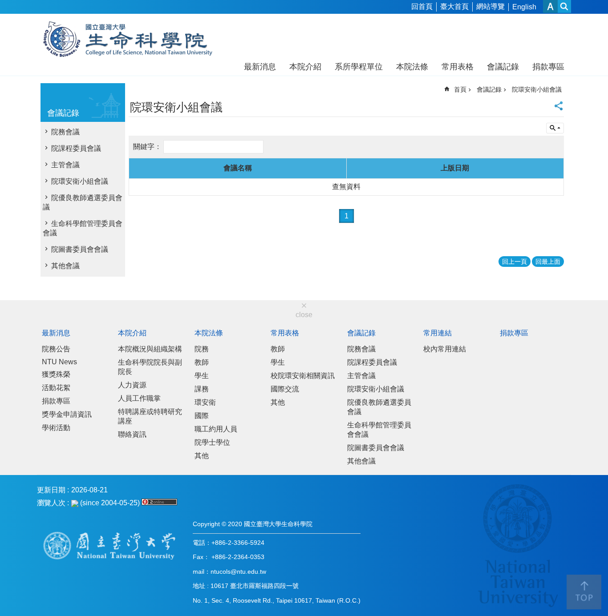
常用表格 (458, 66)
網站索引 (564, 6)
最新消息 (260, 66)
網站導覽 (490, 6)
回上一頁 (514, 261)
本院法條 (412, 66)
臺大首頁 (454, 6)
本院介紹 (305, 66)
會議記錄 (503, 66)
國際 (202, 415)
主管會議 (65, 165)
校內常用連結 (444, 349)
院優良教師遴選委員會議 (82, 202)
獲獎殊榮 (56, 374)
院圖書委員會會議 (79, 249)
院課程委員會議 (76, 148)
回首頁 (422, 6)
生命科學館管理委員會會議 (82, 228)
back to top (584, 592)
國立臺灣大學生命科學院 (134, 39)
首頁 (460, 89)
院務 (202, 349)
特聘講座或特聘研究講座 (150, 416)
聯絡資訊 (132, 434)
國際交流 (285, 389)
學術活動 (56, 427)
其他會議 (65, 266)
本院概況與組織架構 (150, 349)
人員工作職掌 (139, 398)
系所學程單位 (359, 66)
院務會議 (65, 132)
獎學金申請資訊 (67, 414)
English (524, 7)
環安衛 (205, 402)
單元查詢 (555, 128)
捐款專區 (548, 66)
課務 (202, 389)
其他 (202, 455)
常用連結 (437, 333)
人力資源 (132, 385)
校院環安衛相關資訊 (303, 375)
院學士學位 (212, 442)
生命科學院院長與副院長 (150, 366)
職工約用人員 (216, 429)
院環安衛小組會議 (79, 181)
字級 (550, 6)
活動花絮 (56, 387)
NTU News (59, 362)
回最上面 (547, 261)
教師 (202, 362)
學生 (202, 375)
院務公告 (56, 349)
